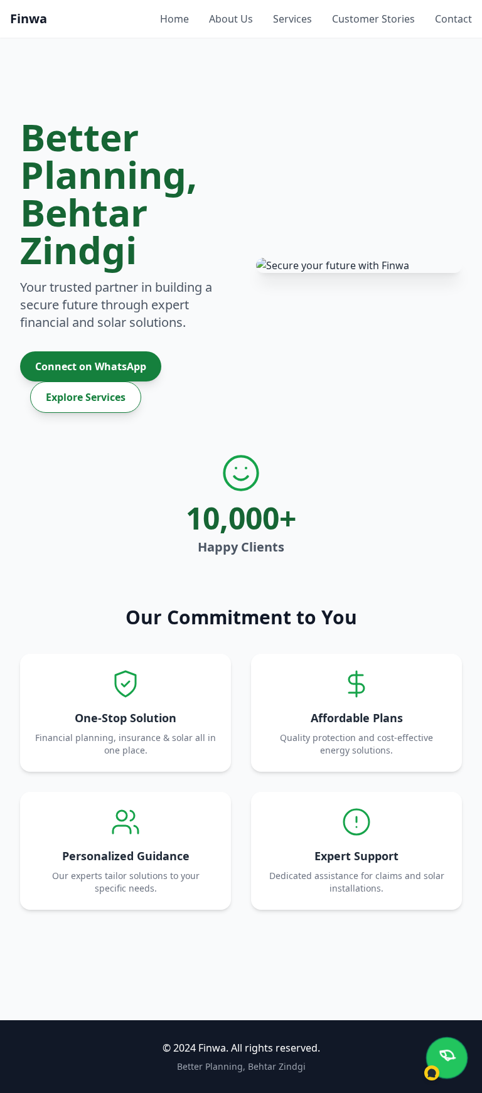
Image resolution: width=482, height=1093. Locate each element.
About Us (231, 19)
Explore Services (86, 397)
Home (174, 19)
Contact (453, 19)
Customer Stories (373, 19)
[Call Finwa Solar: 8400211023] (447, 1058)
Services (292, 19)
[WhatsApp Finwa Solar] (431, 1072)
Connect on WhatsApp (90, 366)
